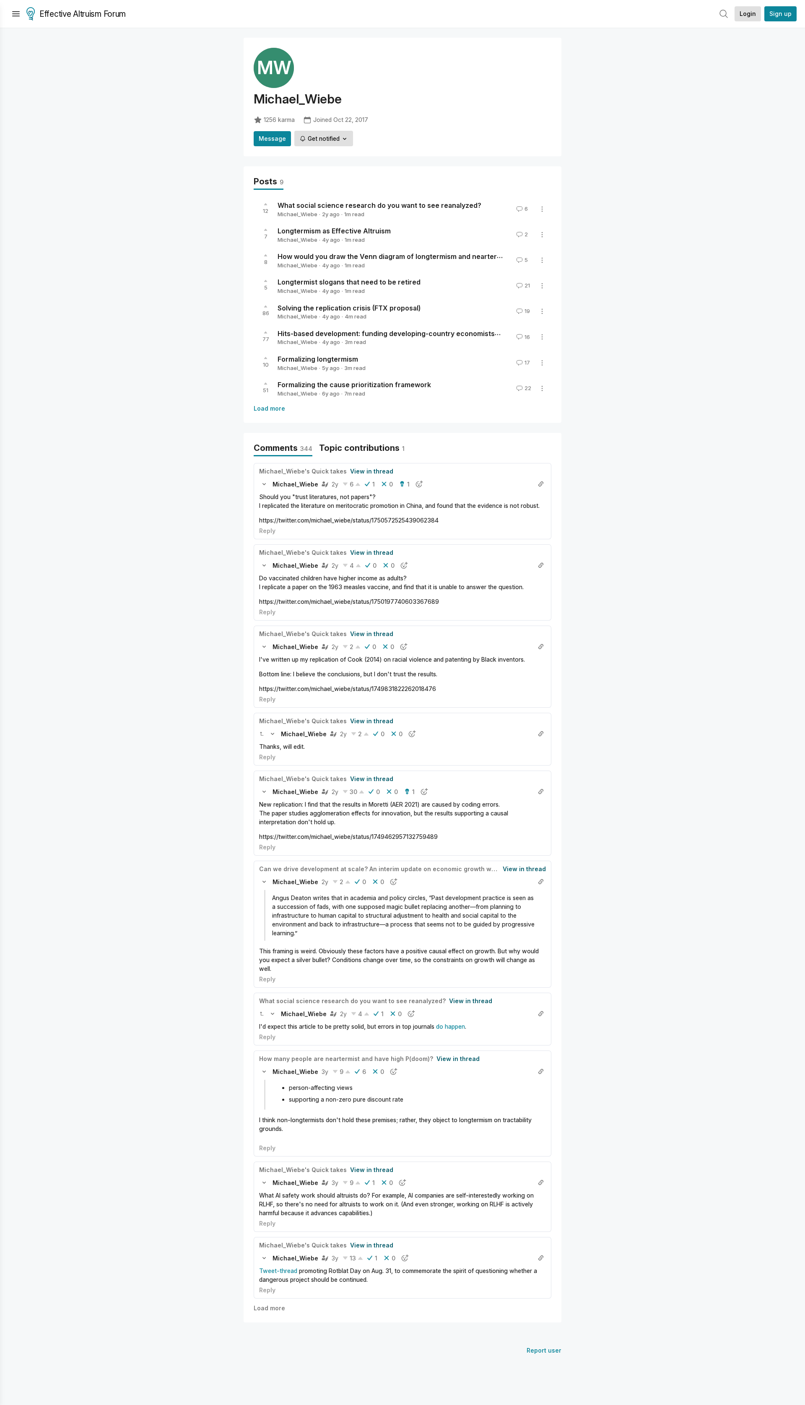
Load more (269, 408)
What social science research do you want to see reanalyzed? (379, 205)
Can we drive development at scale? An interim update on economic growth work (380, 868)
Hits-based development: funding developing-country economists (386, 333)
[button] (264, 484)
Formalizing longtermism (318, 359)
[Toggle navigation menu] (15, 13)
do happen (450, 1026)
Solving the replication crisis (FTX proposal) (349, 307)
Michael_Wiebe (297, 214)
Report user (544, 1350)
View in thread (371, 471)
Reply (267, 530)
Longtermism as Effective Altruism (334, 231)
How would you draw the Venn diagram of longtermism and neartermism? (398, 256)
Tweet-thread (278, 1270)
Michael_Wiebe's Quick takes (303, 471)
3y (325, 1071)
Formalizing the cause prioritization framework (354, 384)
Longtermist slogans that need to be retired (349, 282)
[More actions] (542, 209)
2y (335, 484)
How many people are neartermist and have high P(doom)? (346, 1058)
